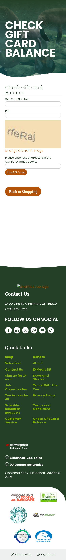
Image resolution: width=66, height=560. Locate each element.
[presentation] (33, 446)
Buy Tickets (48, 554)
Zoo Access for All (16, 397)
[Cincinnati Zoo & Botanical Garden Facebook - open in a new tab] (8, 330)
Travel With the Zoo (45, 387)
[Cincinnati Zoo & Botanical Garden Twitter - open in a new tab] (25, 330)
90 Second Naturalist (26, 465)
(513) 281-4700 (16, 309)
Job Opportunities (16, 387)
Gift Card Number (17, 99)
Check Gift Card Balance (46, 420)
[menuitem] (18, 357)
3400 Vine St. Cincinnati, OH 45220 (31, 303)
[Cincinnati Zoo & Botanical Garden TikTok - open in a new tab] (50, 330)
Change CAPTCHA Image (24, 151)
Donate (39, 357)
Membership (23, 554)
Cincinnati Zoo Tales (26, 458)
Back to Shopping (23, 191)
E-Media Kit (42, 369)
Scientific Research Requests (12, 409)
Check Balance (16, 172)
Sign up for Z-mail (16, 377)
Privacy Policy (44, 395)
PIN (7, 111)
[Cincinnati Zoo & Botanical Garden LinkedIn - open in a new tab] (17, 330)
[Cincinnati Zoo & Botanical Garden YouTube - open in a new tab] (42, 330)
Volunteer (13, 363)
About (38, 363)
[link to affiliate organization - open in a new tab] (22, 497)
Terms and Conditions (41, 407)
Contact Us (14, 369)
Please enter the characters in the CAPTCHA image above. (28, 160)
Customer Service (13, 420)
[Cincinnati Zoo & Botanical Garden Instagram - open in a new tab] (33, 330)
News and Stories (41, 377)
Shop (9, 357)
